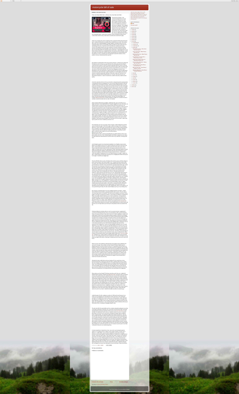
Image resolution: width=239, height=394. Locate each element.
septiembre (135, 45)
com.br (135, 14)
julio (134, 73)
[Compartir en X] (109, 345)
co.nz (132, 19)
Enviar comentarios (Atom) (102, 384)
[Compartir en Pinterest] (111, 345)
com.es (132, 13)
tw (145, 15)
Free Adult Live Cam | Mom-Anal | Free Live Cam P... (139, 49)
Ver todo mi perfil (134, 25)
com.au (132, 14)
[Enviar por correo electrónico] (106, 345)
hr (143, 16)
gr (139, 13)
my (136, 15)
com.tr (140, 17)
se (132, 15)
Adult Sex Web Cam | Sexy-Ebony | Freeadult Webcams (140, 71)
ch (138, 16)
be (138, 14)
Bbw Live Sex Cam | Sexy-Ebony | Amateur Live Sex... (139, 68)
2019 (133, 41)
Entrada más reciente (97, 381)
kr (141, 12)
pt (134, 13)
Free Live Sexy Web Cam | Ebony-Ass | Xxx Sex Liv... (140, 63)
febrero (134, 81)
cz (136, 13)
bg (138, 12)
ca (138, 15)
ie (133, 12)
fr (141, 14)
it (137, 17)
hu (136, 17)
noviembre (135, 42)
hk (135, 19)
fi (144, 12)
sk (144, 14)
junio (134, 74)
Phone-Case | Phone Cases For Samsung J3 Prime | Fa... (139, 60)
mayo (134, 76)
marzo (134, 79)
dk (137, 13)
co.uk (141, 16)
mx (140, 15)
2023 (133, 34)
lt (137, 16)
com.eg (144, 17)
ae (143, 15)
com (131, 12)
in (134, 17)
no (141, 15)
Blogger (128, 389)
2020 (133, 39)
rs (142, 17)
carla (133, 23)
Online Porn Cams (112, 274)
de (140, 14)
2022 (133, 36)
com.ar (136, 12)
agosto (134, 47)
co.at (143, 13)
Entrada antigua (123, 381)
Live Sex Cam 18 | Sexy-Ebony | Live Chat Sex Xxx (139, 65)
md (134, 15)
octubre (134, 44)
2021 (133, 37)
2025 (133, 31)
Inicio (111, 381)
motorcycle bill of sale (103, 7)
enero (134, 82)
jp (134, 16)
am (131, 16)
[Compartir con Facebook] (110, 345)
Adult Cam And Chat (100, 97)
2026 (133, 29)
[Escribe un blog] (107, 345)
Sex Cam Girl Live (120, 310)
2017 (133, 86)
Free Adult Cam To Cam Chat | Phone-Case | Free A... (139, 57)
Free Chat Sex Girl (123, 200)
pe (134, 19)
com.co (132, 17)
